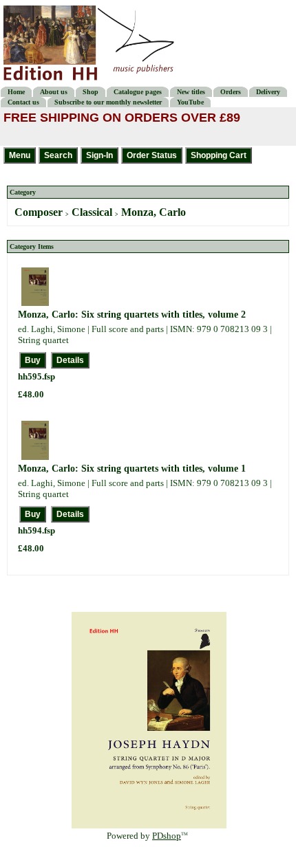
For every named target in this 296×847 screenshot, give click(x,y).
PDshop (166, 835)
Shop (90, 92)
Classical (92, 212)
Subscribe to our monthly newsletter (108, 102)
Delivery (268, 92)
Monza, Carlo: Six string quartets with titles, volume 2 (132, 314)
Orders (230, 92)
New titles (191, 92)
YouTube (190, 102)
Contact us (23, 102)
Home (16, 92)
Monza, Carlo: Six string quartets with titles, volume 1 (132, 468)
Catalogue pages (138, 92)
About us (53, 92)
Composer (38, 212)
